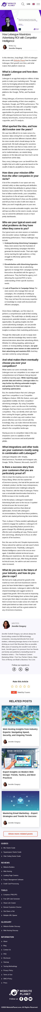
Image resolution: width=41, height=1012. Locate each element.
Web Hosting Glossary (10, 930)
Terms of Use (7, 974)
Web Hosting (7, 871)
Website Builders (9, 867)
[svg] (14, 669)
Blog (4, 945)
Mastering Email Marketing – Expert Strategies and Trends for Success (20, 814)
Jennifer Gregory (15, 48)
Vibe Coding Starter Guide (12, 856)
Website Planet (19, 60)
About (5, 941)
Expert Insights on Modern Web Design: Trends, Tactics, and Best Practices (19, 775)
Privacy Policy (8, 970)
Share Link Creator (9, 903)
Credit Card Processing (11, 884)
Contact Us (7, 950)
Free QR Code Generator (11, 899)
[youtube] (30, 999)
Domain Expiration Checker (12, 907)
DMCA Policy (7, 979)
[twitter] (26, 999)
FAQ (4, 954)
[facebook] (21, 999)
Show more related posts (20, 834)
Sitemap (6, 962)
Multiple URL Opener (10, 915)
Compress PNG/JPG (10, 894)
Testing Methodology (10, 966)
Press (5, 983)
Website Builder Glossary (11, 926)
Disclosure (6, 958)
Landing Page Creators (10, 875)
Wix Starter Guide (9, 848)
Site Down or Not (9, 911)
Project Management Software (13, 879)
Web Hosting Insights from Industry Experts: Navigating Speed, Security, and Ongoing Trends (20, 732)
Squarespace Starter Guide (12, 852)
